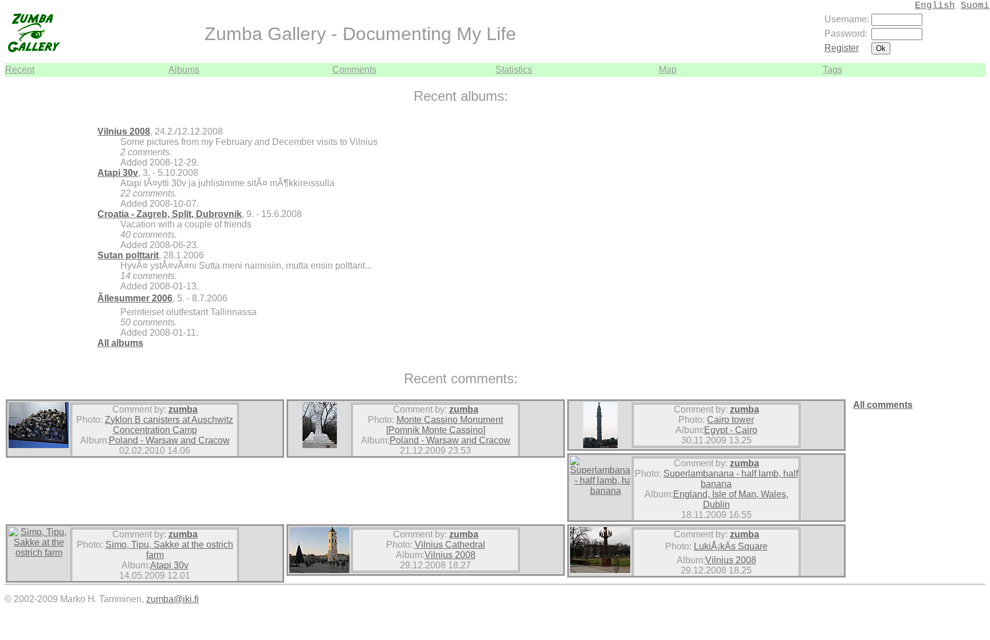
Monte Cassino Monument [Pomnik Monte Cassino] (445, 425)
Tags (832, 69)
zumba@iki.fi (172, 599)
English (935, 6)
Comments (354, 69)
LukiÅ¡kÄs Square (731, 546)
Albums (183, 69)
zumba (183, 409)
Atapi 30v (117, 173)
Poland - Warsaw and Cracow (169, 440)
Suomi (975, 6)
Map (668, 69)
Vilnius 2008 (123, 131)
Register (841, 48)
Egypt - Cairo (730, 430)
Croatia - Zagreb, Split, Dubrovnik (169, 214)
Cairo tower (730, 420)
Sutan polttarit (128, 255)
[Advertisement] (951, 249)
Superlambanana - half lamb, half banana (730, 479)
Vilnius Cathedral (450, 544)
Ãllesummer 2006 (134, 298)
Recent (19, 69)
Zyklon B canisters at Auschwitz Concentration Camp (169, 425)
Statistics (514, 69)
